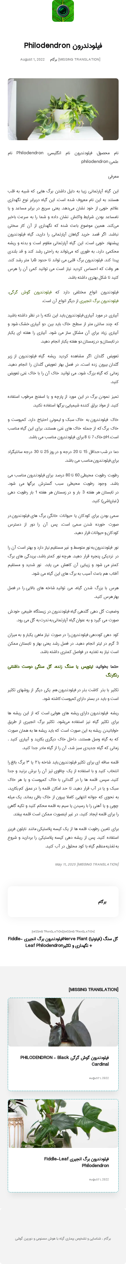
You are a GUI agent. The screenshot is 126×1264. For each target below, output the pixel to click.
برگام (53, 60)
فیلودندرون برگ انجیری (99, 301)
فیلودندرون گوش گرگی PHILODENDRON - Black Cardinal (64, 1061)
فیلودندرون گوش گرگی (30, 292)
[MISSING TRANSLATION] (90, 939)
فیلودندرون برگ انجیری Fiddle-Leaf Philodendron (76, 1162)
